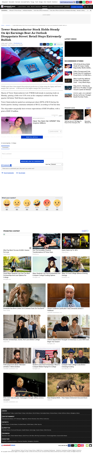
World (33, 6)
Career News (39, 430)
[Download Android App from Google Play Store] (87, 445)
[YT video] (87, 2)
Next (90, 10)
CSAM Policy (39, 450)
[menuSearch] (91, 7)
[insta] (90, 2)
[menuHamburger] (88, 7)
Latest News (22, 6)
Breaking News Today (8, 413)
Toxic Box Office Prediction (41, 10)
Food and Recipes (16, 430)
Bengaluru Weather (33, 441)
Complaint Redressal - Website (52, 450)
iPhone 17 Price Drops (15, 10)
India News (29, 413)
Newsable (11, 2)
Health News (25, 430)
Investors (78, 450)
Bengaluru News (75, 413)
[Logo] (9, 7)
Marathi (49, 2)
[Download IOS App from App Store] (90, 445)
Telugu (32, 2)
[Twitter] (80, 2)
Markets (44, 6)
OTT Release (17, 418)
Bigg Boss (24, 418)
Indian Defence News (64, 413)
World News (36, 413)
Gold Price (26, 435)
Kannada (17, 2)
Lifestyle (67, 6)
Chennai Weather (22, 441)
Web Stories (47, 430)
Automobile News (62, 435)
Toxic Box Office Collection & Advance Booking (62, 10)
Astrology (32, 430)
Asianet (8, 445)
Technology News (51, 435)
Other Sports (38, 424)
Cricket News (13, 424)
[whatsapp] (83, 2)
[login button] (85, 7)
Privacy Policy (32, 450)
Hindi (45, 2)
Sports (50, 6)
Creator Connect (77, 7)
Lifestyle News (6, 430)
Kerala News (53, 413)
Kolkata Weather (27, 10)
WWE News (30, 424)
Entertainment (58, 6)
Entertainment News (7, 418)
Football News (22, 424)
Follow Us (59, 44)
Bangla (41, 2)
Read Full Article (32, 137)
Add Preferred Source (66, 2)
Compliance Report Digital (68, 450)
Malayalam (5, 2)
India (28, 6)
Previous (87, 10)
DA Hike (32, 435)
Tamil (36, 2)
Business (38, 6)
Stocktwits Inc (18, 43)
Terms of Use (24, 450)
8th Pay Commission (40, 435)
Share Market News (16, 435)
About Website (16, 450)
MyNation (55, 2)
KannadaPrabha (25, 2)
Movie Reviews (32, 418)
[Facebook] (77, 2)
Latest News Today (20, 413)
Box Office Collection (43, 418)
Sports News (5, 424)
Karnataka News (45, 413)
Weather (4, 441)
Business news (6, 435)
